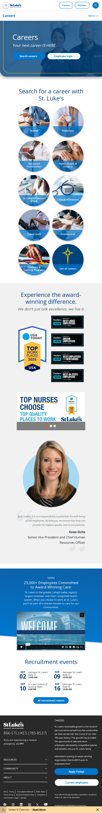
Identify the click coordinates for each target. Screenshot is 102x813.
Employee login (63, 56)
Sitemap (23, 798)
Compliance (41, 795)
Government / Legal (11, 798)
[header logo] (15, 5)
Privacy (11, 792)
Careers (9, 15)
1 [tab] (47, 426)
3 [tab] (55, 426)
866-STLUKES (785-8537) (25, 733)
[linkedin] (21, 804)
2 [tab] (51, 426)
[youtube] (45, 804)
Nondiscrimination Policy (25, 795)
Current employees (76, 782)
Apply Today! (76, 771)
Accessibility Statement (25, 792)
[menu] (6, 5)
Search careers (28, 56)
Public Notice (40, 792)
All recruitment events (51, 700)
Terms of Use (8, 795)
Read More (39, 809)
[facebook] (5, 804)
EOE (5, 792)
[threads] (29, 804)
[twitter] (37, 804)
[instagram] (13, 804)
